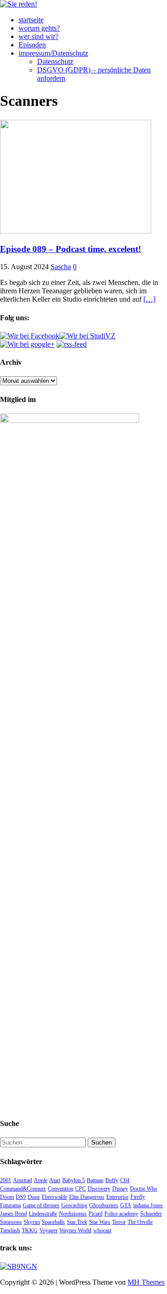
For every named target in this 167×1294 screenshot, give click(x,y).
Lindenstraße (43, 1213)
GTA (125, 1205)
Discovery (99, 1188)
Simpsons (11, 1222)
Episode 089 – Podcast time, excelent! (70, 249)
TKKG (30, 1230)
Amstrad (22, 1180)
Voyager (48, 1230)
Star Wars (99, 1222)
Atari (54, 1180)
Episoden (32, 45)
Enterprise (117, 1197)
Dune (34, 1197)
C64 (124, 1180)
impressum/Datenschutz (53, 53)
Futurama (10, 1205)
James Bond (13, 1213)
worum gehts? (39, 28)
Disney (120, 1188)
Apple (40, 1180)
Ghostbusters (103, 1205)
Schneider (151, 1213)
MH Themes (146, 1282)
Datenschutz (55, 61)
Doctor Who (143, 1188)
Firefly (137, 1197)
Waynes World (75, 1230)
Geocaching (74, 1205)
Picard (96, 1213)
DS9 (21, 1197)
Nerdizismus (73, 1213)
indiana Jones (148, 1205)
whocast (102, 1230)
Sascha (61, 267)
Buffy (111, 1180)
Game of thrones (41, 1205)
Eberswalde (54, 1197)
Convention (60, 1188)
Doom (7, 1197)
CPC (80, 1188)
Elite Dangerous (86, 1197)
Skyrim (32, 1222)
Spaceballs (53, 1222)
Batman (95, 1180)
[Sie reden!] (18, 4)
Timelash (10, 1230)
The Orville (140, 1222)
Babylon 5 (73, 1180)
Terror (119, 1222)
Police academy (121, 1213)
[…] (149, 299)
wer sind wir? (38, 36)
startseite (31, 20)
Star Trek (77, 1222)
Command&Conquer (23, 1188)
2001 (5, 1180)
